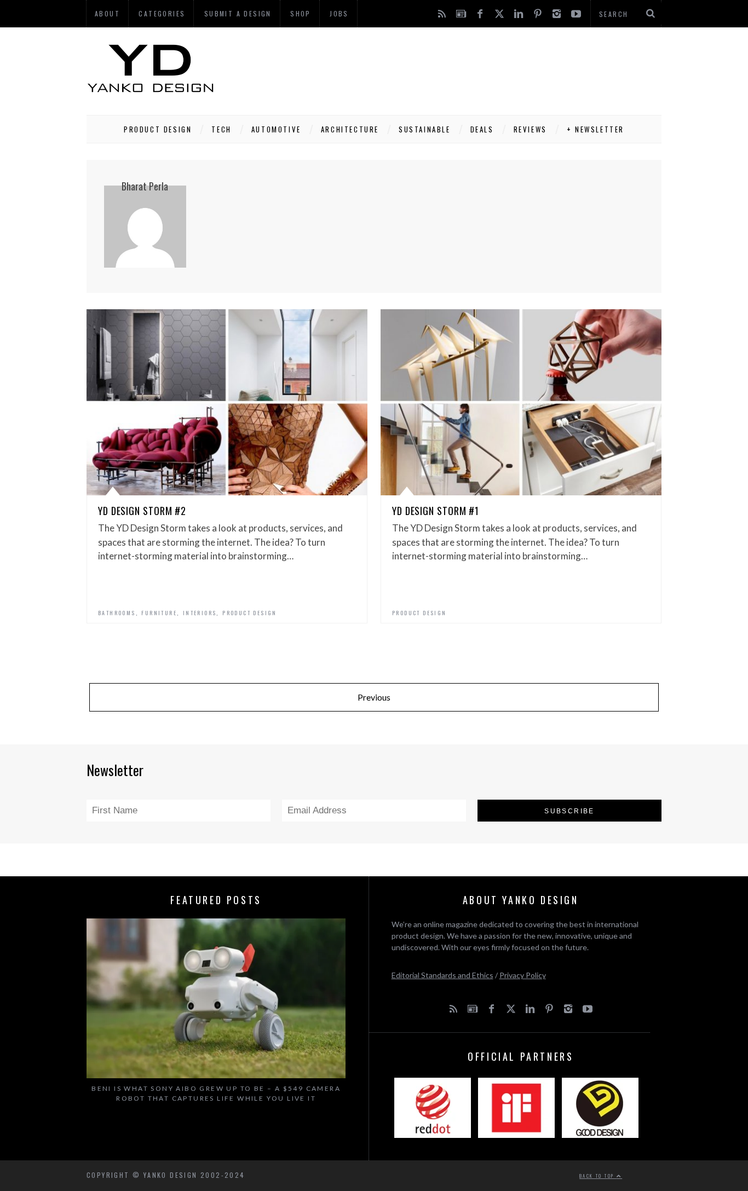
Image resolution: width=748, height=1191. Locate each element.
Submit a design (238, 13)
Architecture (350, 129)
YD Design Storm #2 (142, 511)
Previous (374, 697)
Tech (221, 129)
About (107, 13)
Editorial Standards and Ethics (442, 975)
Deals (482, 129)
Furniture (159, 613)
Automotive (276, 129)
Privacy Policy (522, 975)
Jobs (339, 13)
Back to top (598, 1175)
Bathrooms (117, 613)
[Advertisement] (462, 68)
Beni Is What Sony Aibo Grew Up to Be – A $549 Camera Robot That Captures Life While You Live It (216, 1093)
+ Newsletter (595, 129)
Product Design (158, 129)
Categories (162, 13)
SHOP (300, 13)
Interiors (200, 613)
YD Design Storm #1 (435, 511)
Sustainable (425, 129)
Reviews (530, 129)
